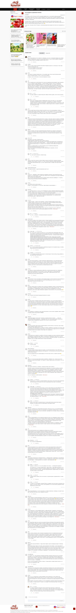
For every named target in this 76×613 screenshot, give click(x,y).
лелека (35, 585)
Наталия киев (39, 230)
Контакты (48, 9)
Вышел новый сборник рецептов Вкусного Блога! (16, 60)
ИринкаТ (36, 463)
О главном (43, 9)
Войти (63, 9)
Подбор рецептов (20, 9)
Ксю (37, 439)
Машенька (37, 378)
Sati (34, 92)
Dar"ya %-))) (36, 152)
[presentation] (63, 31)
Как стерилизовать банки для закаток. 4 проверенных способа (16, 30)
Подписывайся (18, 16)
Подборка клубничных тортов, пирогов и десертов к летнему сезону (17, 36)
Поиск (15, 9)
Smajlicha (29, 199)
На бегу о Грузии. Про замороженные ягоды (15, 64)
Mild (31, 585)
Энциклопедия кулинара (31, 9)
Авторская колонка (38, 9)
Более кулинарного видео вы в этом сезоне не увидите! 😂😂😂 (16, 55)
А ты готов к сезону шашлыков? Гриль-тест (16, 41)
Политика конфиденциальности (43, 605)
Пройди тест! (25, 9)
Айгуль (36, 342)
